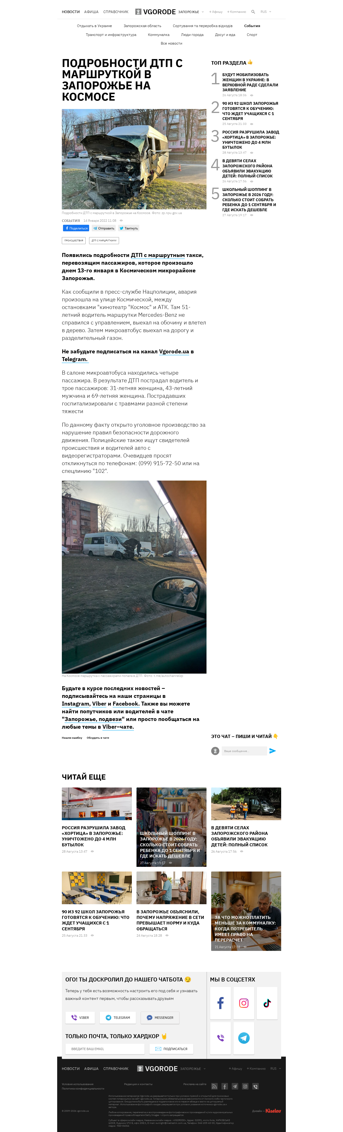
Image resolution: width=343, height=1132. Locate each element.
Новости (71, 12)
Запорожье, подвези (93, 719)
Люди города (192, 34)
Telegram (122, 1018)
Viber (99, 703)
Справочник (116, 12)
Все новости (171, 43)
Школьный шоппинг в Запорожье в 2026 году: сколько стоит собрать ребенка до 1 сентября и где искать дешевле (249, 199)
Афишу (217, 11)
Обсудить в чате (98, 737)
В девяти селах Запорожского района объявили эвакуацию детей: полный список (247, 168)
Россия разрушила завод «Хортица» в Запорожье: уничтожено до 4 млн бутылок (250, 140)
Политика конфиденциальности (83, 1088)
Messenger (164, 1018)
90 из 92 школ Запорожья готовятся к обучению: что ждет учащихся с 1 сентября (250, 111)
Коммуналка (158, 34)
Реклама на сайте (194, 1084)
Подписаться (175, 1049)
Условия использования (77, 1084)
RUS (264, 11)
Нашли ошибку (72, 737)
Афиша (91, 12)
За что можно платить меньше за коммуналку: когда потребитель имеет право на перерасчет (245, 928)
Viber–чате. (118, 726)
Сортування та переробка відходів (203, 25)
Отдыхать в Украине (94, 25)
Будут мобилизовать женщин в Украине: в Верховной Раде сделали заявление (250, 82)
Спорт (252, 34)
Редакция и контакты (138, 1084)
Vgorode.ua (174, 351)
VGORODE (161, 1068)
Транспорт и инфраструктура (111, 34)
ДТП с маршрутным (158, 255)
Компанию (238, 11)
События (252, 25)
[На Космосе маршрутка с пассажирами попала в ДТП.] (134, 576)
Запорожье (190, 1068)
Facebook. (126, 703)
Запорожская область (142, 25)
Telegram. (75, 359)
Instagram (75, 703)
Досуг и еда (225, 34)
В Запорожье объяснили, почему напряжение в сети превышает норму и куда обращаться (170, 920)
